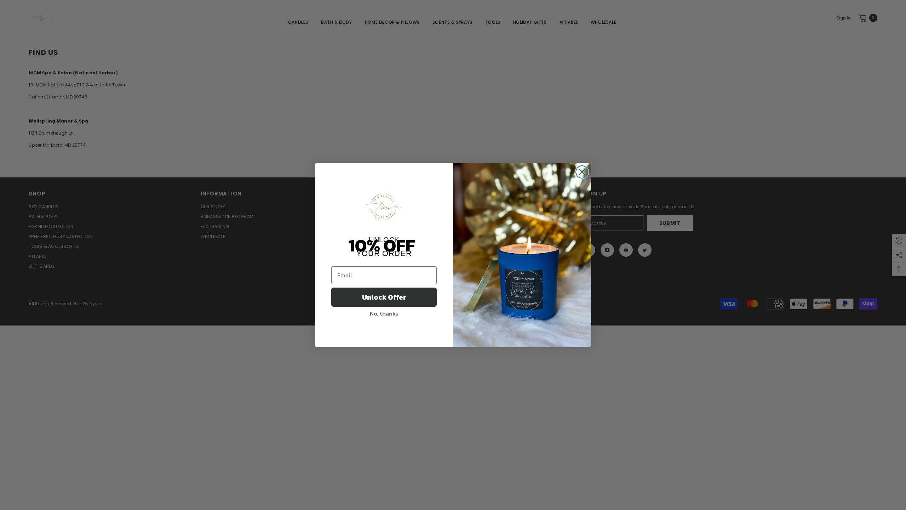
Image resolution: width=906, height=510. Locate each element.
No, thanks (384, 313)
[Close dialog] (582, 172)
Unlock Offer (384, 297)
